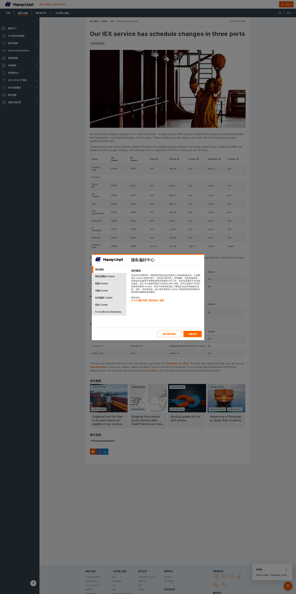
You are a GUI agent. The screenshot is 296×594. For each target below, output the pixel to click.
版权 (162, 300)
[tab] (109, 269)
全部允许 (192, 334)
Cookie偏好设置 (139, 300)
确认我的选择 (169, 334)
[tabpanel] (166, 286)
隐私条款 (153, 300)
